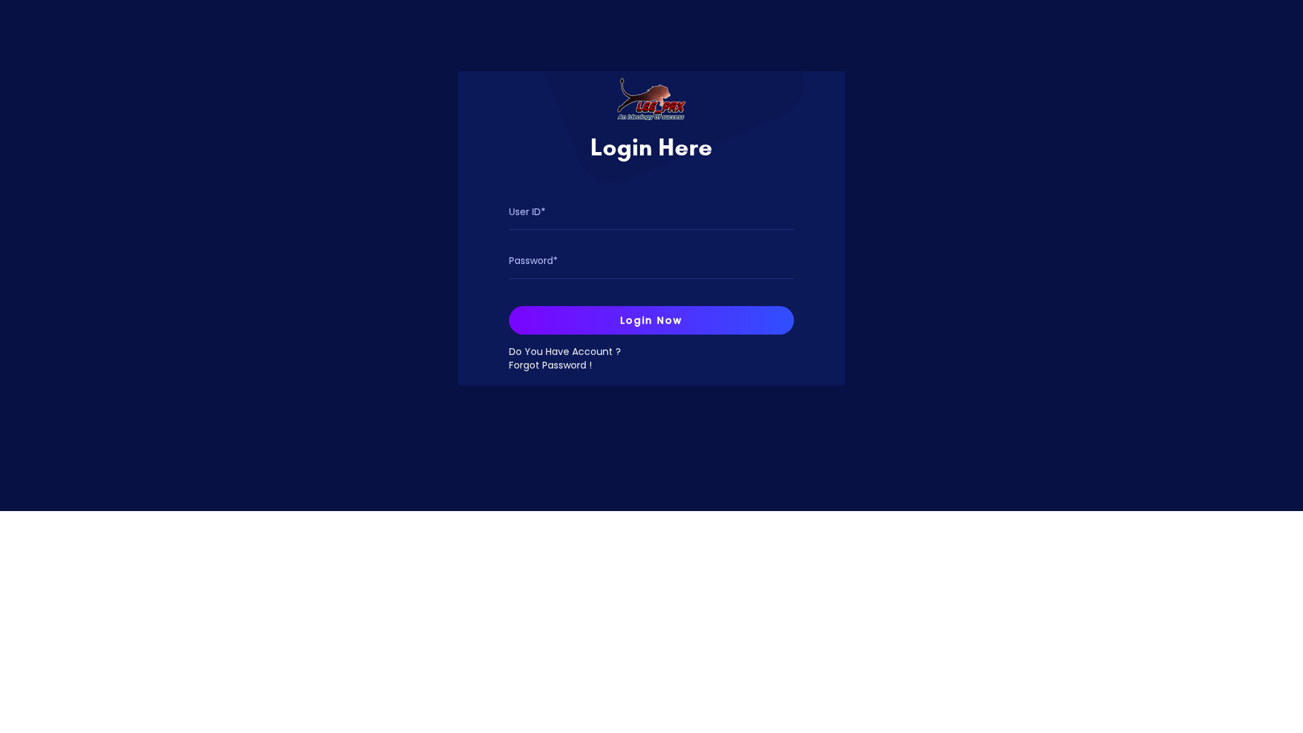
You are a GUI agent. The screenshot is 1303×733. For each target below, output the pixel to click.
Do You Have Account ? (565, 351)
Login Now (651, 320)
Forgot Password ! (550, 365)
